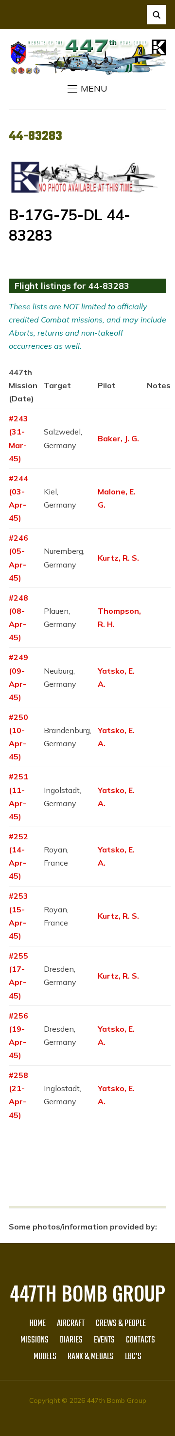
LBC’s (133, 1357)
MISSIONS (34, 1340)
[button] (87, 88)
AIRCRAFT (71, 1324)
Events (104, 1340)
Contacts (140, 1340)
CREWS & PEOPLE (121, 1324)
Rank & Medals (91, 1357)
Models (45, 1357)
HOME (38, 1324)
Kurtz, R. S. (118, 558)
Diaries (71, 1340)
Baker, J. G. (118, 438)
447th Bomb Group (87, 1292)
